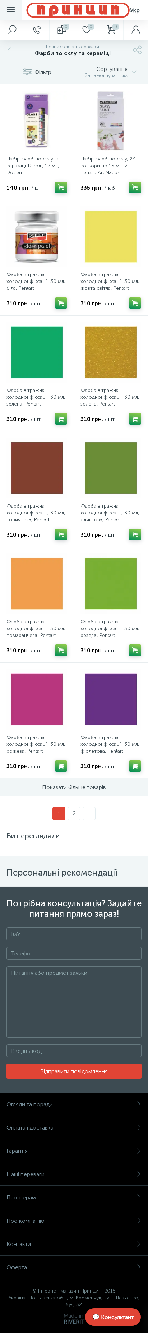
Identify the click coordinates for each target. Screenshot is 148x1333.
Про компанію (25, 1220)
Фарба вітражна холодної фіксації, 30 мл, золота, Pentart (109, 397)
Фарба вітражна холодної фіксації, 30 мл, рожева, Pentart (35, 744)
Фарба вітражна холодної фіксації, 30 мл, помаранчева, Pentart (35, 628)
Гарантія (17, 1150)
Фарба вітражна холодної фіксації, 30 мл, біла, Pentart (35, 281)
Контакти (18, 1244)
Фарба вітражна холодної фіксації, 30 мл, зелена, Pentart (35, 397)
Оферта (16, 1267)
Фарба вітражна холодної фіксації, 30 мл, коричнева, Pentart (35, 513)
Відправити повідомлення (74, 1071)
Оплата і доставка (30, 1127)
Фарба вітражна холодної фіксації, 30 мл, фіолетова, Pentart (109, 744)
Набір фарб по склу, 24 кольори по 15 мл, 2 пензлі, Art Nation (108, 166)
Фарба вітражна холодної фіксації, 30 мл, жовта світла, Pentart (109, 281)
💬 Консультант (113, 1317)
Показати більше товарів (74, 787)
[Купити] (61, 187)
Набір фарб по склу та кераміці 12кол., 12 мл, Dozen (33, 166)
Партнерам (21, 1197)
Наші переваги (25, 1174)
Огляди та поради (29, 1104)
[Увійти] (135, 30)
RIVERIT (74, 1321)
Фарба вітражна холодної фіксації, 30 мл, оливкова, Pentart (109, 513)
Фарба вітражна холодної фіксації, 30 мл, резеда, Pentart (109, 628)
